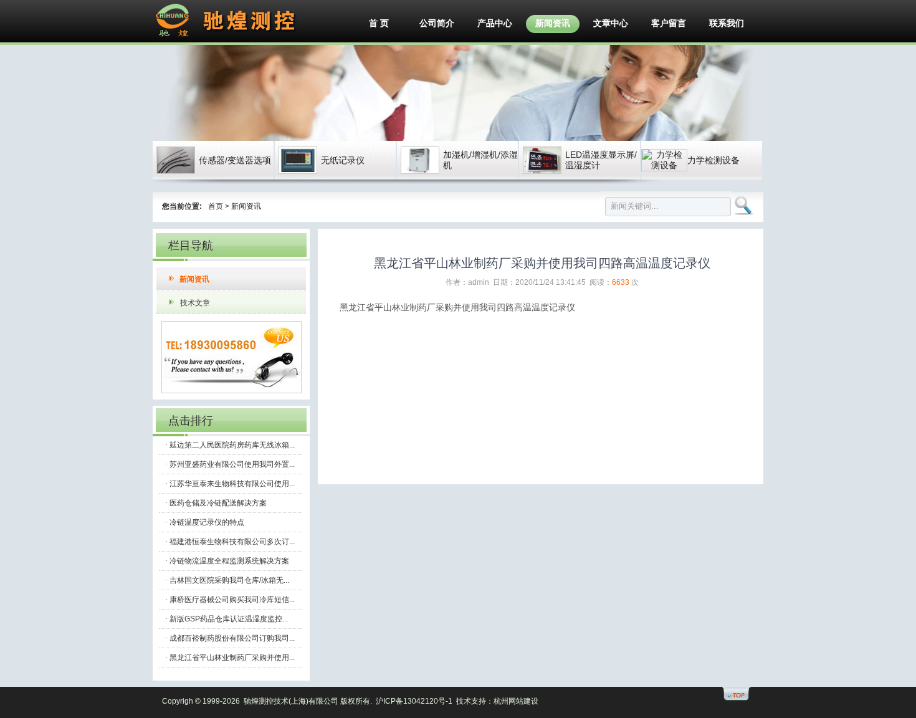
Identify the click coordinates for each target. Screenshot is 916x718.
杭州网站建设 (516, 701)
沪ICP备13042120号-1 (414, 701)
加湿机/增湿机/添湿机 (480, 160)
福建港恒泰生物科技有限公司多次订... (232, 541)
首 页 (379, 23)
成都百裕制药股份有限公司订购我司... (232, 638)
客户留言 (668, 23)
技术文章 (195, 303)
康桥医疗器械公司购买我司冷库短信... (232, 599)
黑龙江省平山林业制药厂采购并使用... (232, 657)
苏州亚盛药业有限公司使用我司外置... (232, 464)
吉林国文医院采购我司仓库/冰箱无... (229, 580)
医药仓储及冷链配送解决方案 (218, 503)
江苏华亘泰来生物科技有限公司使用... (232, 483)
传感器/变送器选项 (235, 160)
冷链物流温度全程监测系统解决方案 (229, 561)
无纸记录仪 (343, 160)
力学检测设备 (713, 160)
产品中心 (494, 23)
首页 (215, 206)
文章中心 (610, 23)
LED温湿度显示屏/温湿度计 (601, 160)
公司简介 (436, 23)
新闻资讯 (552, 23)
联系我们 (726, 23)
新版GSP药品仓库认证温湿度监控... (228, 619)
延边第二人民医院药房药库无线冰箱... (232, 445)
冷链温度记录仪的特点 (206, 522)
